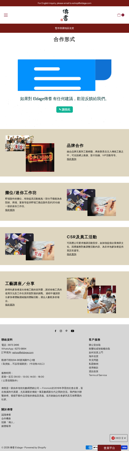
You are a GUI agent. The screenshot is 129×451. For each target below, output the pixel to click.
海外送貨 (93, 356)
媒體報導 (6, 426)
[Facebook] (55, 331)
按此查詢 (71, 159)
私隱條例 (93, 363)
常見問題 (93, 359)
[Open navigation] (6, 15)
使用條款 (93, 367)
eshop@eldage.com (23, 352)
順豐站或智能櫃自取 (99, 348)
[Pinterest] (66, 331)
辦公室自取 (95, 344)
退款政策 (93, 371)
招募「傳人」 (8, 422)
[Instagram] (61, 331)
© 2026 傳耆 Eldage (12, 447)
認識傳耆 (6, 414)
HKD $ (119, 438)
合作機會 (6, 418)
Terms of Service (98, 375)
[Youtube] (72, 331)
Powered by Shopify (35, 447)
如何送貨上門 (96, 352)
